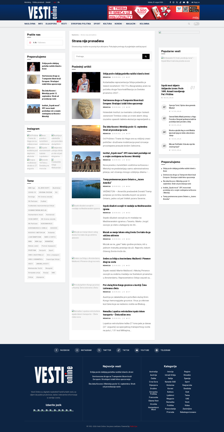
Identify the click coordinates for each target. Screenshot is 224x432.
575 (128, 318)
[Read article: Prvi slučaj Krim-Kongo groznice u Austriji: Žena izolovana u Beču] (86, 293)
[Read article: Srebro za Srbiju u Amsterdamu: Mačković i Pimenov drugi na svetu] (86, 267)
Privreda (170, 412)
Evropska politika (81, 24)
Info (40, 24)
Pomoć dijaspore (49, 246)
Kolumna (144, 24)
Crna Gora (153, 382)
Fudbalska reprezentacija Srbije (41, 206)
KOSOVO (54, 228)
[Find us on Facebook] (170, 2)
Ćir (59, 2)
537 (128, 77)
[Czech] (35, 411)
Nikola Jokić (33, 246)
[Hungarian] (56, 411)
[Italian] (60, 411)
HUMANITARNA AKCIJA (37, 210)
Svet (187, 392)
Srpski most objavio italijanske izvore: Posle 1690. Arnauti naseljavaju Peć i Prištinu (173, 90)
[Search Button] (189, 24)
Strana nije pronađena (88, 35)
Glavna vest (153, 401)
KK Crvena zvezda (48, 219)
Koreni (118, 24)
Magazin (130, 24)
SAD (53, 273)
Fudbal (43, 201)
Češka (153, 378)
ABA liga (31, 188)
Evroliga (31, 197)
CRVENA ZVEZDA (45, 192)
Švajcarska (187, 385)
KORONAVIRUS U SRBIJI (37, 228)
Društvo (153, 388)
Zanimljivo (187, 409)
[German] (52, 411)
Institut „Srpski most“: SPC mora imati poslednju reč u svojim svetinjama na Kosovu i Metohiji (51, 111)
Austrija (153, 375)
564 (128, 160)
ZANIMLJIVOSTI (42, 264)
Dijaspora (52, 23)
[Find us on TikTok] (180, 2)
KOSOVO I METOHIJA (36, 232)
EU (56, 192)
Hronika (153, 404)
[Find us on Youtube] (184, 2)
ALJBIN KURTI (43, 188)
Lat (55, 2)
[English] (43, 411)
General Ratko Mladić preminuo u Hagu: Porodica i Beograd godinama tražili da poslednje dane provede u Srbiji (182, 119)
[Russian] (64, 411)
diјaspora (40, 277)
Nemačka (170, 402)
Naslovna (29, 24)
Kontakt (48, 2)
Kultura (107, 24)
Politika (170, 405)
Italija (170, 378)
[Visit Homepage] (42, 13)
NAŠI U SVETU (50, 237)
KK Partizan (33, 223)
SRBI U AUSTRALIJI (36, 255)
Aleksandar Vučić (35, 268)
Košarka (51, 232)
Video (187, 405)
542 (128, 213)
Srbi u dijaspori (53, 255)
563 (128, 239)
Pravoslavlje (170, 409)
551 (128, 265)
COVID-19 (32, 192)
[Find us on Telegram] (187, 2)
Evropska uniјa (34, 273)
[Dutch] (39, 411)
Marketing (27, 2)
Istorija (170, 372)
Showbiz (187, 375)
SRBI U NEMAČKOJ (35, 259)
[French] (48, 411)
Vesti (64, 24)
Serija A (42, 250)
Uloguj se (196, 2)
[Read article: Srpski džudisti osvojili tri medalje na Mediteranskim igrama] (86, 214)
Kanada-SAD (170, 382)
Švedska (187, 388)
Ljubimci (170, 395)
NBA (30, 241)
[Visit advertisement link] (153, 12)
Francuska (153, 397)
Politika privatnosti (38, 2)
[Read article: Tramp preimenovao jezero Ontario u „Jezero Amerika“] (86, 188)
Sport (97, 24)
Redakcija (107, 77)
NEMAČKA (49, 241)
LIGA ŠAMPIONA (34, 237)
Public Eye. (134, 426)
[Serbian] (68, 411)
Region (187, 372)
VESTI (30, 264)
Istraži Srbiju (170, 375)
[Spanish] (72, 411)
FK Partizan (32, 201)
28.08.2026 (117, 77)
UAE (187, 399)
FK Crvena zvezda (45, 197)
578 (128, 133)
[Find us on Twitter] (177, 2)
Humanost (50, 215)
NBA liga (38, 241)
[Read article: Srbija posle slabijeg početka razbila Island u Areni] (86, 82)
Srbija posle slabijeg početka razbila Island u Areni (126, 73)
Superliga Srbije (53, 259)
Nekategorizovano (188, 412)
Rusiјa (45, 273)
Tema (187, 395)
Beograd (49, 268)
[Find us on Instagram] (173, 2)
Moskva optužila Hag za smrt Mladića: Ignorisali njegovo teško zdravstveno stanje (182, 133)
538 (128, 107)
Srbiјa (30, 277)
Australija (56, 188)
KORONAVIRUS (46, 223)
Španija (187, 378)
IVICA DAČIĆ (33, 219)
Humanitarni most (35, 215)
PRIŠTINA (32, 250)
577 (128, 292)
